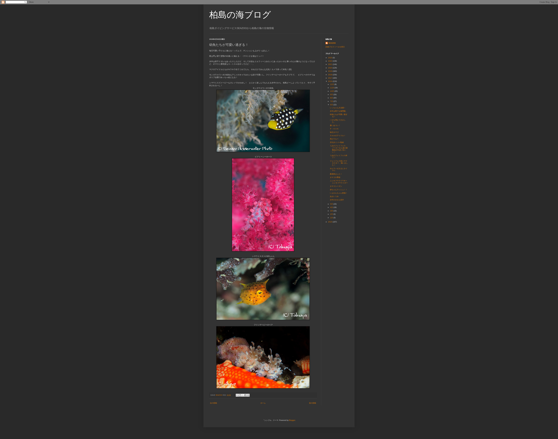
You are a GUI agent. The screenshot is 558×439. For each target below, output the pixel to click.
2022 (330, 61)
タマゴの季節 (335, 177)
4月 (331, 207)
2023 (330, 58)
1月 (331, 218)
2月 (331, 214)
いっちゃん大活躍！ (338, 108)
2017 (330, 78)
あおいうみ (334, 196)
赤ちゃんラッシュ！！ (338, 190)
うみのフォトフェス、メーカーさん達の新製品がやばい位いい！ (339, 149)
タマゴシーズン (336, 186)
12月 (332, 84)
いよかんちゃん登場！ (338, 193)
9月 (331, 95)
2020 (330, 68)
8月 (331, 98)
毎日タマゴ (334, 132)
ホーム (263, 403)
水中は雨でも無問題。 (338, 111)
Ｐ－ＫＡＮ (334, 129)
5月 (331, 204)
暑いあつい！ (335, 125)
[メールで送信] (237, 395)
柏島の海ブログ (240, 15)
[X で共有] (242, 395)
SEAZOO (332, 43)
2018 (330, 75)
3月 (331, 211)
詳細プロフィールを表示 (335, 47)
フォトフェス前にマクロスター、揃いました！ (339, 163)
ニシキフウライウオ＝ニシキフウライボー (339, 182)
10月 (332, 91)
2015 (330, 222)
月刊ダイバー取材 (337, 142)
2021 (330, 64)
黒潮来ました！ (336, 174)
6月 (331, 105)
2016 (330, 81)
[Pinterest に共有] (248, 395)
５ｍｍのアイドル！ (338, 136)
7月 (331, 101)
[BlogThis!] (239, 395)
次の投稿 (213, 403)
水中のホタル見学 (337, 200)
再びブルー (334, 139)
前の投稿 (312, 403)
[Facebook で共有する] (245, 395)
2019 (330, 71)
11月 (332, 88)
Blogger (292, 420)
